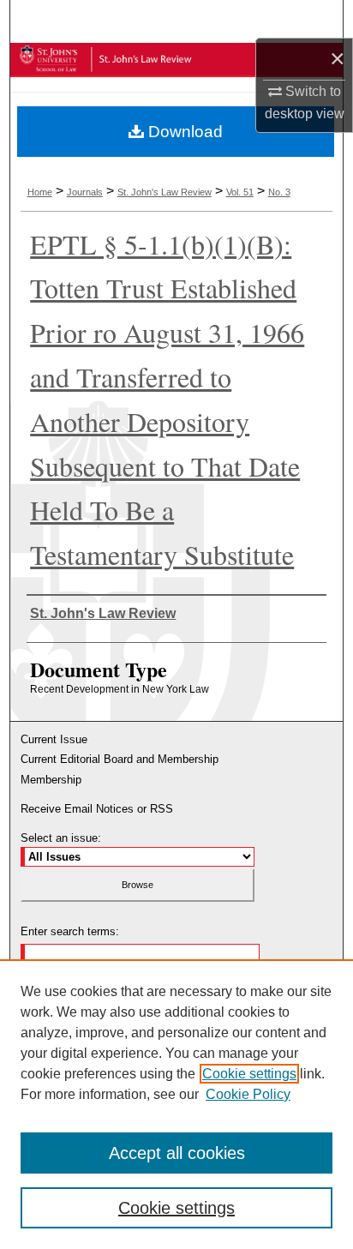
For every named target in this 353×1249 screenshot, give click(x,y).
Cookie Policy (248, 1094)
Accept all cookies (177, 1153)
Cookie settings (249, 1073)
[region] (176, 1104)
